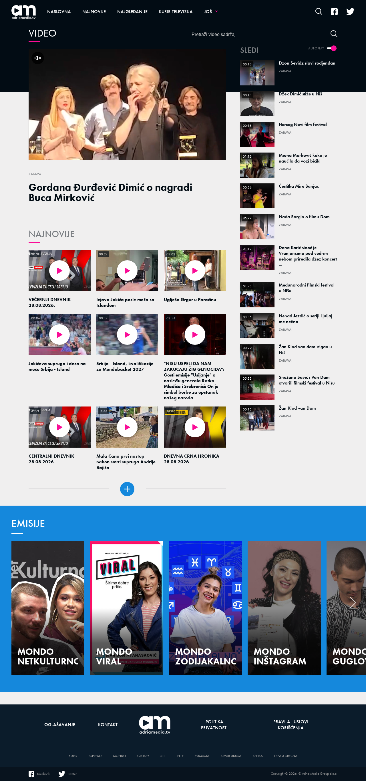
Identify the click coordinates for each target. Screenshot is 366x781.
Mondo (119, 756)
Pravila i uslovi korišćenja (290, 725)
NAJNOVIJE (52, 234)
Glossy (143, 756)
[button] (353, 604)
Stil (163, 756)
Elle (180, 756)
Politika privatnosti (214, 725)
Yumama (202, 756)
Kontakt (108, 725)
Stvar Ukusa (231, 756)
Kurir (73, 756)
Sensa (258, 756)
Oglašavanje (59, 725)
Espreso (95, 756)
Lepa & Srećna (285, 756)
